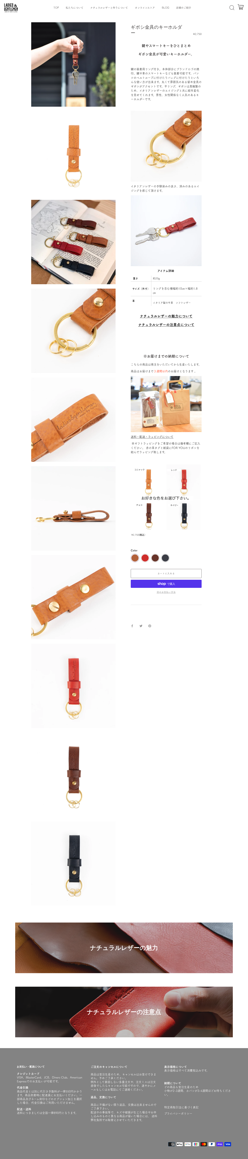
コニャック (135, 558)
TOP (56, 7)
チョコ (155, 558)
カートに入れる (166, 573)
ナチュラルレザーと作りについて (109, 7)
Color (134, 550)
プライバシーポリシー (178, 1113)
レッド (145, 558)
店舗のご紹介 (183, 7)
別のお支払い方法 (166, 592)
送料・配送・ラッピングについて (152, 436)
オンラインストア (145, 7)
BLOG (165, 7)
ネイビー (165, 558)
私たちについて (74, 7)
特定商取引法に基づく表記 (181, 1107)
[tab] (132, 614)
